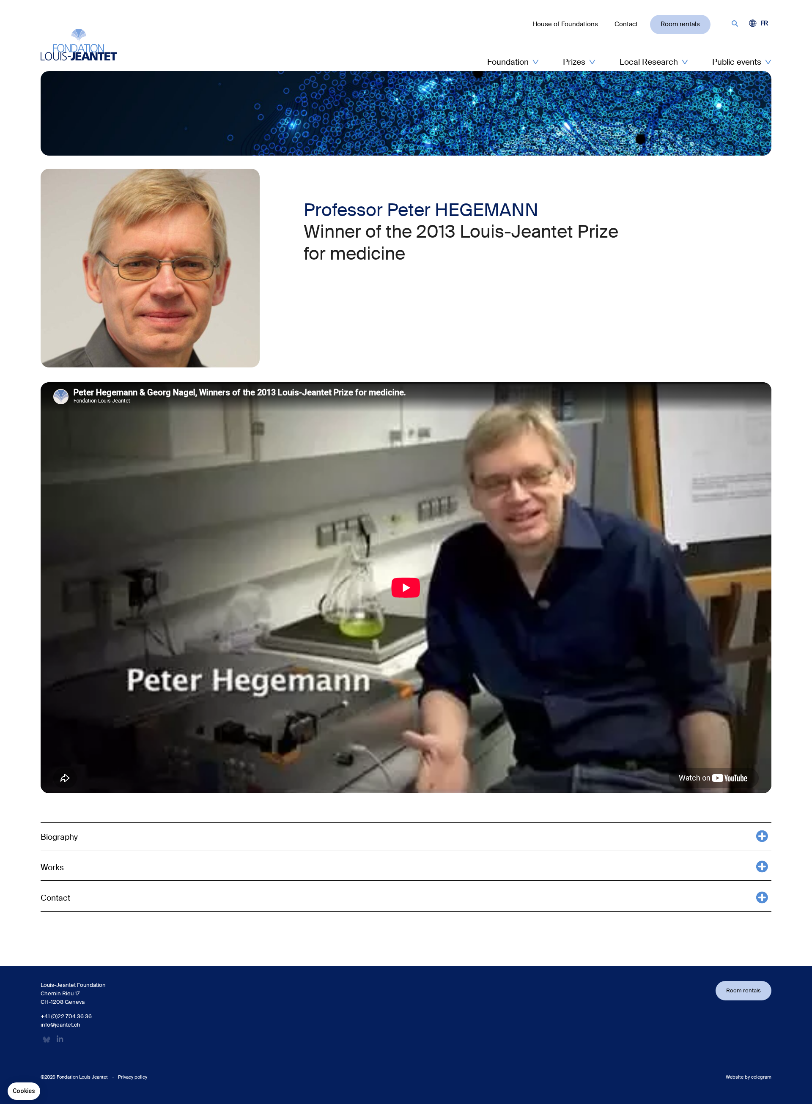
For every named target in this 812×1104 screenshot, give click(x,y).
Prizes (574, 62)
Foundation (508, 62)
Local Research (649, 62)
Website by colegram (748, 1077)
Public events (736, 62)
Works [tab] (52, 867)
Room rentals (680, 24)
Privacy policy (132, 1077)
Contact (626, 24)
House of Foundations (565, 24)
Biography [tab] (59, 837)
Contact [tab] (55, 898)
